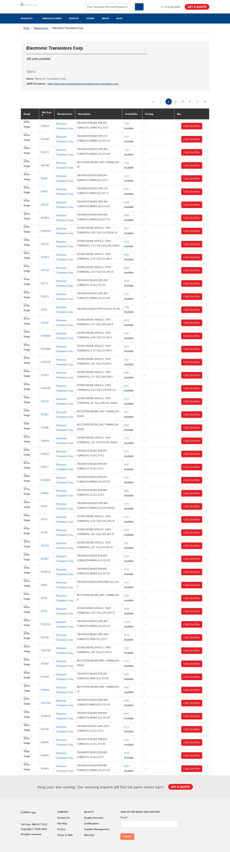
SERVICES (74, 18)
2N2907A (45, 572)
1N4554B (45, 388)
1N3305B (45, 335)
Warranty (89, 834)
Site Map (62, 823)
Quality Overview (93, 817)
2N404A (45, 126)
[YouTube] (207, 813)
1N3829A (45, 231)
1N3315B (45, 362)
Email (124, 817)
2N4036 (45, 742)
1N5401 (45, 414)
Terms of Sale (65, 834)
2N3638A (45, 480)
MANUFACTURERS (52, 18)
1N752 (44, 611)
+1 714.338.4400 (170, 7)
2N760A (45, 217)
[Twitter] (196, 813)
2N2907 (45, 558)
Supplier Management (96, 829)
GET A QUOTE (197, 7)
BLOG (119, 18)
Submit (127, 836)
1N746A (45, 257)
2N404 (44, 178)
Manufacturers (41, 28)
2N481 (44, 585)
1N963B (45, 440)
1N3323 (45, 375)
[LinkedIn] (202, 813)
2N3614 (45, 453)
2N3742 (45, 637)
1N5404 (45, 663)
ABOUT (105, 18)
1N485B (45, 690)
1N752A (45, 270)
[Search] (139, 6)
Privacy (61, 829)
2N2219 (45, 152)
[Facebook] (189, 813)
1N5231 (45, 244)
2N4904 (45, 755)
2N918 (44, 191)
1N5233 (45, 401)
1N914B (45, 165)
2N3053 (45, 296)
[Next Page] (197, 101)
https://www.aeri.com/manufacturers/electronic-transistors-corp (83, 83)
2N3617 (45, 467)
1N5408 (45, 427)
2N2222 (45, 204)
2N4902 (45, 493)
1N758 (44, 532)
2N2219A (45, 703)
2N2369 (45, 139)
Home (26, 28)
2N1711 (45, 283)
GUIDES (90, 18)
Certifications (91, 823)
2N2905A (45, 716)
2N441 (44, 309)
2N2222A (45, 624)
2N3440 (45, 729)
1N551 (44, 598)
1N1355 (45, 322)
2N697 (44, 506)
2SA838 (45, 676)
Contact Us (63, 817)
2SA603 (45, 768)
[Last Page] (205, 101)
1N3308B (45, 349)
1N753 (44, 519)
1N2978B (45, 650)
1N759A (45, 545)
